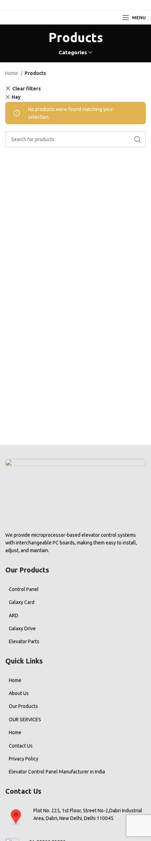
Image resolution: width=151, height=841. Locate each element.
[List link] (75, 589)
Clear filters (26, 88)
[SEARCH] (138, 139)
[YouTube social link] (84, 5)
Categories (73, 52)
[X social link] (64, 5)
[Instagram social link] (74, 5)
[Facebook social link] (55, 5)
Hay (16, 97)
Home (12, 73)
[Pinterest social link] (95, 5)
